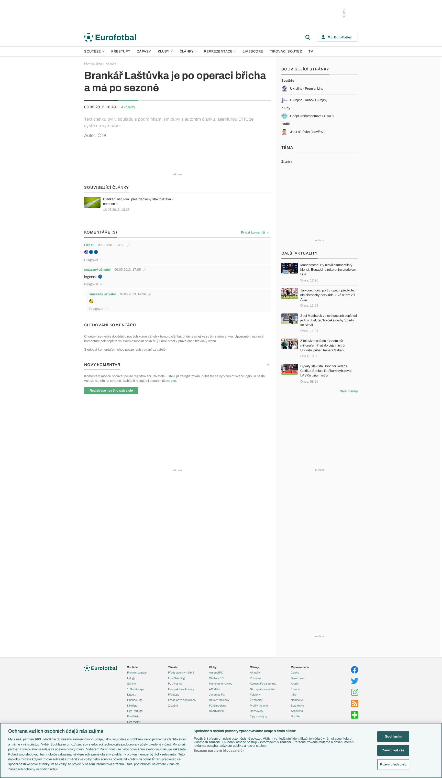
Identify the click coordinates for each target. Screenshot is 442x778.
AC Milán (214, 689)
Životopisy (256, 699)
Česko (295, 672)
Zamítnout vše (393, 750)
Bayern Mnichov (219, 699)
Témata (172, 667)
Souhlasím (393, 736)
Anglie (295, 683)
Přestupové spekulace (182, 699)
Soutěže (92, 51)
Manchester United (220, 683)
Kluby (164, 51)
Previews (255, 678)
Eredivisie (133, 716)
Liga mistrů (133, 721)
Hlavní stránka (93, 63)
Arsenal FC (216, 672)
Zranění (173, 705)
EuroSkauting (176, 678)
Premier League (137, 672)
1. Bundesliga (135, 689)
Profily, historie (259, 705)
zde (173, 381)
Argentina (297, 710)
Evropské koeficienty (181, 689)
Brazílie (295, 716)
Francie (295, 689)
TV (310, 51)
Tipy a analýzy (258, 716)
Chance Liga (134, 699)
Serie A (131, 683)
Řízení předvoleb (393, 764)
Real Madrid (216, 710)
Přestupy (120, 51)
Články (254, 667)
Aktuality (111, 63)
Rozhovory (256, 710)
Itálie (293, 694)
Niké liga (132, 705)
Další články (349, 391)
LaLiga (131, 678)
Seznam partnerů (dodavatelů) (219, 750)
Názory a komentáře (262, 689)
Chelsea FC (216, 678)
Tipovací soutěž (286, 51)
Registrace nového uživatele (111, 390)
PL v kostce (175, 683)
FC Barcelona (217, 705)
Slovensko (297, 678)
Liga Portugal (135, 710)
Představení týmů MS (181, 672)
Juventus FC (217, 694)
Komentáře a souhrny (263, 683)
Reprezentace (218, 51)
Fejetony (255, 694)
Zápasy (144, 51)
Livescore (253, 51)
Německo (297, 699)
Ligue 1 (131, 694)
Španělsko (297, 705)
